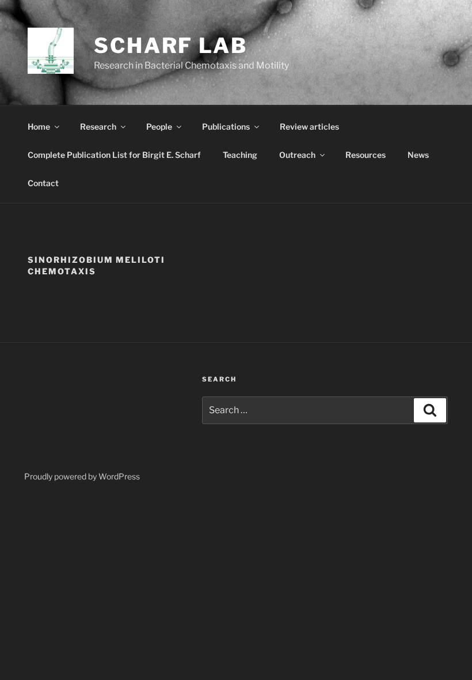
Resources (365, 155)
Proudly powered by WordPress (82, 476)
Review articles (309, 126)
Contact (43, 183)
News (418, 155)
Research (98, 126)
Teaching (240, 155)
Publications (226, 126)
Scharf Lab (171, 45)
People (159, 126)
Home (39, 126)
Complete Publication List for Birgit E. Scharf (114, 155)
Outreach (297, 155)
